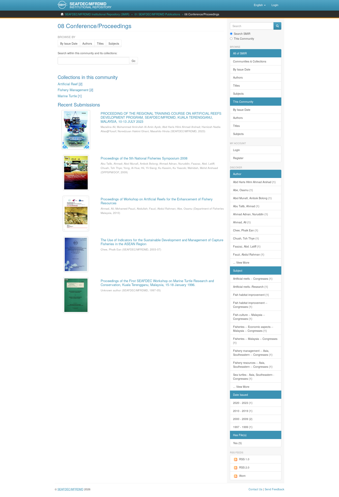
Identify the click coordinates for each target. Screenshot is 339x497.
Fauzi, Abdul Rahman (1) (248, 254)
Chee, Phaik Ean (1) (245, 230)
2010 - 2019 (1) (242, 411)
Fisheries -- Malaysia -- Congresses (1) (255, 341)
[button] (260, 5)
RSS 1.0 (244, 459)
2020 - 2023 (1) (242, 403)
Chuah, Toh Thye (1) (246, 238)
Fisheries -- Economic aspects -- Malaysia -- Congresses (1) (253, 329)
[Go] (277, 26)
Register (238, 158)
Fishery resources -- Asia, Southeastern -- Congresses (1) (252, 365)
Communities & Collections (249, 61)
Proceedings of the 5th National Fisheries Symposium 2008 (144, 158)
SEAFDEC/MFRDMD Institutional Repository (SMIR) (97, 14)
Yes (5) (237, 443)
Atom (242, 476)
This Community (244, 38)
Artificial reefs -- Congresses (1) (252, 279)
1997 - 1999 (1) (242, 427)
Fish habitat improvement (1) (251, 295)
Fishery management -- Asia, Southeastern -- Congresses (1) (252, 353)
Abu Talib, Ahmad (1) (246, 206)
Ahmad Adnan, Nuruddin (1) (250, 214)
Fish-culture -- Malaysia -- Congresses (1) (249, 317)
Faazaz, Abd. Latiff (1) (247, 246)
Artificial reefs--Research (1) (250, 287)
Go (133, 61)
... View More (241, 262)
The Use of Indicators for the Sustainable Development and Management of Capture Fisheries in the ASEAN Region (162, 241)
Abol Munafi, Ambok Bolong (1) (252, 198)
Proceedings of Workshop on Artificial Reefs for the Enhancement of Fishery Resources (157, 200)
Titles (100, 43)
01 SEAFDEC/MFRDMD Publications (157, 14)
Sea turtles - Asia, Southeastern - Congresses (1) (253, 377)
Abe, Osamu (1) (243, 190)
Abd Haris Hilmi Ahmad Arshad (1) (254, 182)
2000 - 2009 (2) (242, 419)
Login (236, 150)
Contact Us (255, 489)
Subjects (113, 43)
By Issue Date (68, 43)
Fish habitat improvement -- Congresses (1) (250, 305)
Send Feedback (274, 489)
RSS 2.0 (244, 467)
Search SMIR (242, 34)
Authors (87, 43)
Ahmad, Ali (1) (242, 222)
